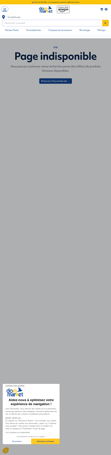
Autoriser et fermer (45, 441)
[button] (5, 450)
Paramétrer (17, 441)
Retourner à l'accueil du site (55, 81)
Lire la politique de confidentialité (17, 432)
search (105, 23)
